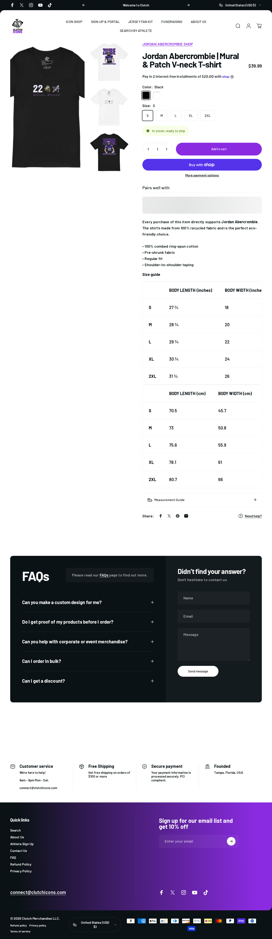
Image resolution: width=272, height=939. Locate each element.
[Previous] (83, 5)
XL (191, 115)
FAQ (13, 857)
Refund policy (18, 925)
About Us (17, 837)
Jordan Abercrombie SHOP (167, 44)
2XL (208, 115)
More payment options (202, 175)
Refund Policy (20, 864)
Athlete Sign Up (22, 844)
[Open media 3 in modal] (47, 107)
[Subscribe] (231, 841)
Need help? (253, 516)
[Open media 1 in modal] (109, 62)
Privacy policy (37, 925)
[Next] (188, 5)
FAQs (104, 575)
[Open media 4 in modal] (109, 152)
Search (15, 830)
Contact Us (18, 851)
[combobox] (240, 5)
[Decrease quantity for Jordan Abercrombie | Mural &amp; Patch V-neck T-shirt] (147, 149)
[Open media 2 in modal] (109, 107)
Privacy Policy (21, 871)
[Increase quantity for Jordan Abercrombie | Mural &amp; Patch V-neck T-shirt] (167, 149)
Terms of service (20, 931)
